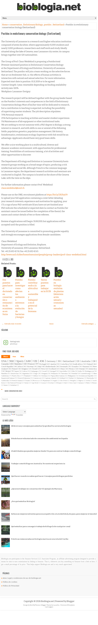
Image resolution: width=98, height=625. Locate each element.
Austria (53, 364)
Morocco (36, 380)
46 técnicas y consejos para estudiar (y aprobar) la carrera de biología (41, 426)
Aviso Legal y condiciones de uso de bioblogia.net (22, 578)
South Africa (78, 364)
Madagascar (89, 371)
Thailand (27, 376)
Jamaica (81, 383)
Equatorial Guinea (8, 378)
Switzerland (59, 24)
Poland (15, 369)
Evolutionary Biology (33, 24)
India (80, 371)
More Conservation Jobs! (13, 391)
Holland (62, 378)
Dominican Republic (86, 376)
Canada (5, 364)
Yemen (6, 385)
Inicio (51, 324)
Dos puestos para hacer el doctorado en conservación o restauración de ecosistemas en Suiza (8, 297)
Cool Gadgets (49, 607)
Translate (19, 415)
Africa (20, 366)
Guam (27, 380)
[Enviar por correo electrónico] (3, 259)
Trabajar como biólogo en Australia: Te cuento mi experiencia (38, 464)
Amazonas (15, 373)
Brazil (34, 369)
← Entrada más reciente (11, 324)
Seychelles (64, 371)
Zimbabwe (13, 385)
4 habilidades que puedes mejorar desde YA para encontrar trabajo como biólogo (46, 451)
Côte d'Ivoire (64, 380)
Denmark (64, 366)
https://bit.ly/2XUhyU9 (57, 194)
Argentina (26, 373)
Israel (44, 371)
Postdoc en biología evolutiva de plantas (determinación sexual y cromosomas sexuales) (59, 294)
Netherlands (51, 366)
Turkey (71, 378)
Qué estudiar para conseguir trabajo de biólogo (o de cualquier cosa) (40, 526)
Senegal (53, 371)
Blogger (70, 601)
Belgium (25, 369)
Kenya (8, 371)
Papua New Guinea (58, 376)
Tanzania (64, 373)
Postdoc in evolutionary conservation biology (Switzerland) (31, 33)
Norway (30, 366)
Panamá (86, 366)
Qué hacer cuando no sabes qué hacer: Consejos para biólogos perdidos (42, 476)
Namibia (4, 373)
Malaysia (54, 373)
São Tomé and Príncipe (15, 383)
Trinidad (74, 373)
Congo (35, 373)
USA (4, 361)
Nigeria (81, 380)
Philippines (72, 376)
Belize (36, 376)
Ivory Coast (73, 383)
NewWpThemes (35, 605)
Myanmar (46, 380)
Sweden (18, 364)
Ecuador (75, 366)
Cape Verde (35, 383)
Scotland (52, 369)
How (14, 357)
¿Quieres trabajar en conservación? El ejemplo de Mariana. (36, 489)
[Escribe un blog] (6, 259)
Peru (43, 369)
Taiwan (26, 383)
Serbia (88, 380)
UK (35, 361)
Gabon (25, 371)
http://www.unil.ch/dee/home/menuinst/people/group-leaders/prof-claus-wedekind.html (43, 254)
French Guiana (17, 380)
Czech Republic (7, 366)
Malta (88, 383)
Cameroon (37, 378)
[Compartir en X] (9, 259)
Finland (90, 364)
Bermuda (90, 378)
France (31, 364)
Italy (39, 366)
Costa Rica (64, 364)
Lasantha (56, 605)
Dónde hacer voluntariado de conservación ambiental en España (39, 438)
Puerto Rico (16, 376)
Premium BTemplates (67, 605)
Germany (51, 361)
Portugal (43, 364)
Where (5, 357)
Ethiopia (59, 383)
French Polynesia (24, 378)
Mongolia (73, 380)
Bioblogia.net (47, 601)
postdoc (48, 24)
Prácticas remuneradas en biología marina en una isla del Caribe (39, 539)
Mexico (72, 369)
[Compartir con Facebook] (12, 259)
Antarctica (93, 369)
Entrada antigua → (89, 324)
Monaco (94, 383)
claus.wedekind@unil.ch (12, 188)
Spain (20, 361)
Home (5, 24)
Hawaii (82, 369)
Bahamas (80, 378)
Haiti (65, 383)
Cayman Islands (51, 378)
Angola (55, 380)
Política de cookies (10, 582)
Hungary (44, 373)
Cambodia (5, 380)
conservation (16, 24)
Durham (51, 383)
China (62, 369)
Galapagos (35, 371)
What (22, 357)
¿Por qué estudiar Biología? (23, 501)
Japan (17, 371)
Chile (73, 371)
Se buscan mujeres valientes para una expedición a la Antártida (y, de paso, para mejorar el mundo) (54, 514)
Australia (86, 361)
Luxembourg (85, 373)
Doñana (45, 376)
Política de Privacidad (11, 586)
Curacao (43, 383)
